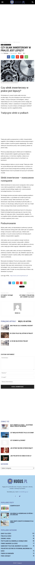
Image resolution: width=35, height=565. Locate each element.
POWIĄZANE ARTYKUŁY (8, 321)
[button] (32, 2)
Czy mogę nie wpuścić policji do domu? (22, 432)
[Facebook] (15, 496)
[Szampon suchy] (5, 508)
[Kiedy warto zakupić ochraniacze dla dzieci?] (5, 523)
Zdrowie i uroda (5, 538)
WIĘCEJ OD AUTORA (24, 321)
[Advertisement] (17, 22)
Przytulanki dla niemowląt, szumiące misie (14, 541)
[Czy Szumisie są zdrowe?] (5, 442)
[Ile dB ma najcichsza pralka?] (5, 343)
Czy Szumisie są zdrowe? (17, 440)
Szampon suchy (15, 505)
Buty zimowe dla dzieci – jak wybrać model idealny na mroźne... (21, 425)
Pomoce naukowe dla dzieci (9, 543)
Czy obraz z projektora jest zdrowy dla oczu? (26, 296)
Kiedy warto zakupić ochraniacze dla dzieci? (21, 521)
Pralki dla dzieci (7, 44)
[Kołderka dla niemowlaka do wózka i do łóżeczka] (5, 515)
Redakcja (6, 53)
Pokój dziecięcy (5, 556)
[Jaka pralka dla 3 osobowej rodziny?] (5, 327)
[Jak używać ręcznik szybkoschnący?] (5, 450)
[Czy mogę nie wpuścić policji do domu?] (5, 435)
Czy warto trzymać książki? (7, 296)
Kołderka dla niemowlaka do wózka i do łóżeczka (21, 514)
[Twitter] (19, 496)
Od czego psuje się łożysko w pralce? (21, 333)
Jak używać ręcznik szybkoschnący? (21, 448)
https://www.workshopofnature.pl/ (19, 275)
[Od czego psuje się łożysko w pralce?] (5, 335)
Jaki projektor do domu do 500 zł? (20, 456)
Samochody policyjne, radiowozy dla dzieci (14, 546)
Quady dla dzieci (6, 533)
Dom (2, 44)
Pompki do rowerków (7, 553)
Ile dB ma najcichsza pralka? (19, 341)
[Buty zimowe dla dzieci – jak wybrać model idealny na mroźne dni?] (5, 427)
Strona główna (4, 42)
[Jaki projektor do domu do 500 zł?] (5, 458)
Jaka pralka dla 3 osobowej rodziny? (21, 325)
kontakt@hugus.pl (23, 492)
